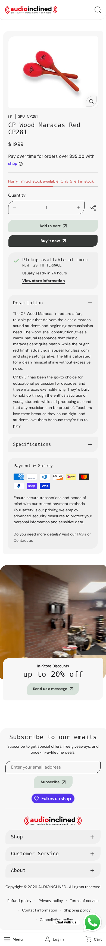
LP (10, 116)
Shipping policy (77, 910)
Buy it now (50, 240)
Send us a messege (50, 688)
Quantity (17, 195)
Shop (17, 837)
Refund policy (19, 900)
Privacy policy (51, 900)
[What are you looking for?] (98, 10)
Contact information (39, 910)
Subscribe (50, 781)
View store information (43, 280)
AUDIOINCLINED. (52, 886)
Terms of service (84, 900)
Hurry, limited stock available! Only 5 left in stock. (51, 181)
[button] (93, 939)
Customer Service (35, 853)
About (18, 870)
